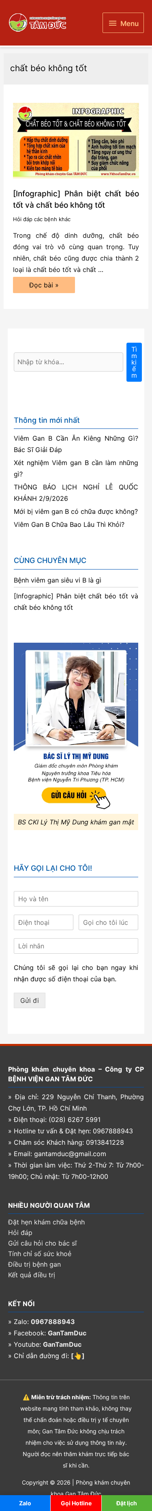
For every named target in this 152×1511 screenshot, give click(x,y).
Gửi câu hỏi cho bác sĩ (42, 1243)
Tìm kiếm (134, 362)
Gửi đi (29, 1000)
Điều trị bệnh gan (34, 1264)
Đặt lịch (126, 1503)
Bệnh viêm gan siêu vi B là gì (57, 580)
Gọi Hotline (76, 1503)
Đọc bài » (49, 286)
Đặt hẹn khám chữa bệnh (46, 1222)
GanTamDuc (67, 1333)
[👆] (78, 1356)
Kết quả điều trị (31, 1275)
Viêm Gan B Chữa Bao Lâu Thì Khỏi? (69, 524)
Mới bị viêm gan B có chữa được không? (76, 511)
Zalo (25, 1503)
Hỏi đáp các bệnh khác (42, 219)
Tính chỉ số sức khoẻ (39, 1254)
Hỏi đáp (20, 1232)
